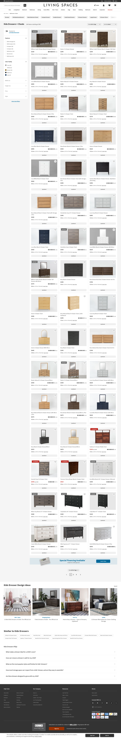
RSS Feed (116, 703)
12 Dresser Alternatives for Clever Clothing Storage (103, 620)
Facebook (97, 703)
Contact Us (6, 695)
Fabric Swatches (65, 712)
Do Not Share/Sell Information (68, 716)
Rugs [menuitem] (69, 9)
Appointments (94, 695)
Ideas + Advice (65, 695)
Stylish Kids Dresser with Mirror (61, 635)
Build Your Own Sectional (67, 709)
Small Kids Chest (36, 635)
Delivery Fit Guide (20, 693)
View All (115, 586)
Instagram (102, 703)
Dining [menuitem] (39, 9)
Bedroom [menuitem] (24, 9)
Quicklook (44, 58)
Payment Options (20, 695)
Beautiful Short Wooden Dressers (42, 638)
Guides (103, 617)
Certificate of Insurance (21, 704)
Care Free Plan (65, 693)
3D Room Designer (66, 707)
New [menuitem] (10, 9)
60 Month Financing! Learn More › (12, 1)
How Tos (75, 617)
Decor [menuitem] (74, 9)
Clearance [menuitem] (110, 9)
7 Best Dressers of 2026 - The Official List (46, 619)
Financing (18, 697)
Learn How (45, 54)
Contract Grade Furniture (67, 702)
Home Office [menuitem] (46, 9)
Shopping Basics (46, 617)
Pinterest (93, 703)
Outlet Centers (36, 702)
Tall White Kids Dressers (25, 635)
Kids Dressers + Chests (14, 13)
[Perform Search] (25, 5)
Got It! (107, 735)
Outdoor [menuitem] (63, 9)
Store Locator (94, 693)
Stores (115, 1)
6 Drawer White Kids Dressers (91, 635)
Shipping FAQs (6, 702)
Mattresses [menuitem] (32, 9)
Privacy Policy (38, 736)
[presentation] (94, 24)
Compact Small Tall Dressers (11, 638)
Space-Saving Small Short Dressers (59, 638)
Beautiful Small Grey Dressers (76, 638)
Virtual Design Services (66, 714)
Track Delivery (6, 704)
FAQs (5, 700)
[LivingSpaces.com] (60, 5)
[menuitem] (115, 5)
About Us (35, 693)
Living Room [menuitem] (17, 9)
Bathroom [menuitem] (87, 9)
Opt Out (92, 735)
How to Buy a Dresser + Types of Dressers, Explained (75, 620)
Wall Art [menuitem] (95, 9)
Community (35, 695)
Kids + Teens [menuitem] (55, 9)
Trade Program (65, 700)
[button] (52, 51)
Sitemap (18, 707)
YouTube (107, 703)
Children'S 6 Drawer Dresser (11, 635)
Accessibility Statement (37, 704)
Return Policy (19, 702)
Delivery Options (107, 1)
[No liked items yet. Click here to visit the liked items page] (109, 5)
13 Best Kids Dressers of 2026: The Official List (17, 619)
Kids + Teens (6, 13)
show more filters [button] (16, 101)
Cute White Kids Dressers (76, 635)
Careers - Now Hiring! (37, 697)
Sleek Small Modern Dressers (106, 635)
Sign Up (56, 728)
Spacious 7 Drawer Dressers (26, 638)
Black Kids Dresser (47, 635)
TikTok (111, 703)
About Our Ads (65, 704)
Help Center (6, 693)
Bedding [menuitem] (81, 9)
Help (102, 1)
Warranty (18, 700)
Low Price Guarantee (37, 700)
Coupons (64, 697)
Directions (6, 697)
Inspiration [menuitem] (102, 9)
